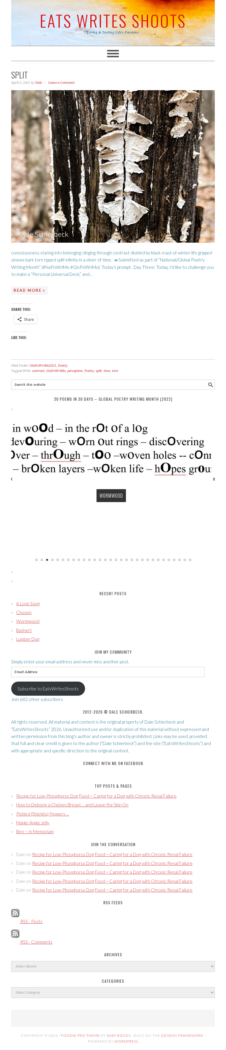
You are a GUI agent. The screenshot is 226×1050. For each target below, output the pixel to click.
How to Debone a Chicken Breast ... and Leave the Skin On (72, 804)
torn (115, 371)
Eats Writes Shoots (113, 20)
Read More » (29, 290)
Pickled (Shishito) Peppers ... (42, 813)
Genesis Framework (182, 1035)
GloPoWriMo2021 (43, 366)
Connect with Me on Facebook (113, 763)
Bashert (24, 630)
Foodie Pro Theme (80, 1035)
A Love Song (28, 603)
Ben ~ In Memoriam (35, 831)
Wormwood (111, 495)
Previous (11, 478)
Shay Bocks (119, 1035)
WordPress (126, 1041)
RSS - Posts (30, 921)
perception (75, 371)
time (107, 371)
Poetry (63, 366)
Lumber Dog (27, 639)
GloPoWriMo (56, 371)
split (19, 75)
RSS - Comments (35, 942)
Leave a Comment (61, 83)
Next (214, 478)
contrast (38, 371)
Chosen (23, 612)
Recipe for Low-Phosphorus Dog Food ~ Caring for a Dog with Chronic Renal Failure (96, 796)
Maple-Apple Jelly (32, 822)
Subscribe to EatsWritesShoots (48, 688)
